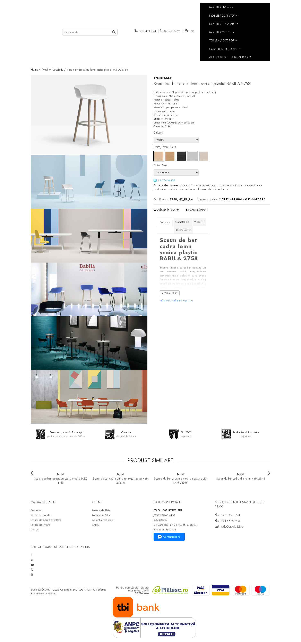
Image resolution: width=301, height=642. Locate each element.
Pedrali (60, 474)
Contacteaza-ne (172, 537)
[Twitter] (32, 570)
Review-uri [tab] (183, 230)
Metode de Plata (101, 510)
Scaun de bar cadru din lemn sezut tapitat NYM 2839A (121, 480)
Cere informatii (198, 210)
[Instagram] (32, 574)
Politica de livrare (40, 525)
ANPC (95, 525)
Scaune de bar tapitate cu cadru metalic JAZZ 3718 (60, 480)
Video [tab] (199, 222)
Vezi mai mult (169, 293)
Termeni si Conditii (41, 515)
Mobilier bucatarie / (54, 69)
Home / (36, 69)
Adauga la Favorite (167, 210)
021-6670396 (230, 521)
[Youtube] (32, 565)
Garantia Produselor (103, 520)
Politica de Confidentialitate (46, 520)
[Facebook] (32, 555)
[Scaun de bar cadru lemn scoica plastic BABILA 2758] (89, 115)
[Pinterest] (32, 560)
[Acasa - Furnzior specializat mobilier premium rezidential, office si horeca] (43, 32)
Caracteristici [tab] (182, 222)
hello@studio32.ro (231, 526)
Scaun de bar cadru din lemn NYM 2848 (240, 478)
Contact (35, 529)
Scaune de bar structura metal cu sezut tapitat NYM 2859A (180, 480)
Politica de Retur (101, 515)
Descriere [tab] (165, 222)
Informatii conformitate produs (176, 300)
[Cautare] (114, 32)
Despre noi (37, 510)
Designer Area (241, 57)
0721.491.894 (230, 515)
